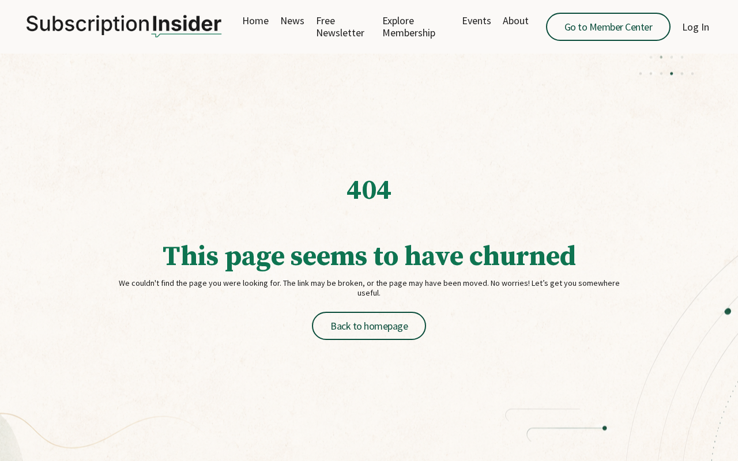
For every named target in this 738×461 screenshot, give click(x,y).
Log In (695, 26)
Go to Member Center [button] (608, 26)
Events (476, 20)
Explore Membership (408, 26)
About (516, 20)
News (292, 20)
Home (255, 20)
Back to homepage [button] (369, 325)
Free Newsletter (340, 26)
